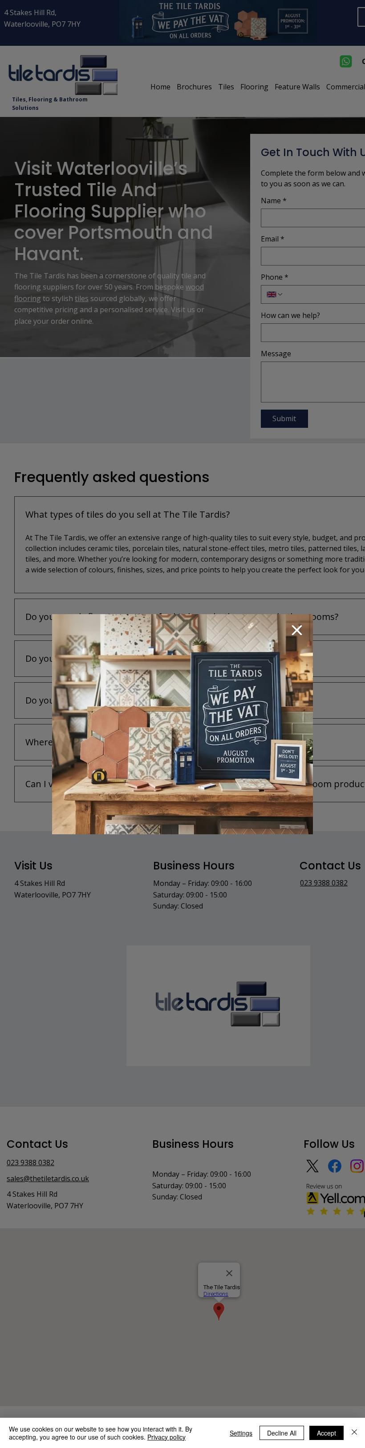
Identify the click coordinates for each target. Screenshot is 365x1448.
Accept (326, 1432)
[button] (297, 630)
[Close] (354, 1433)
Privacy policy (166, 1436)
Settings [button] (241, 1432)
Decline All (281, 1432)
